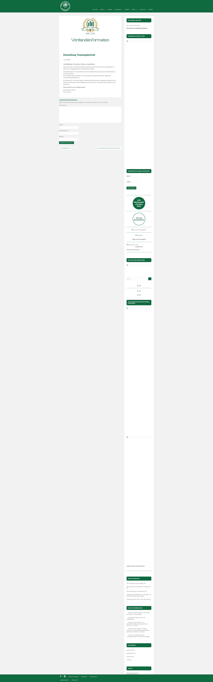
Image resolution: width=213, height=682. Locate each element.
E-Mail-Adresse (63, 130)
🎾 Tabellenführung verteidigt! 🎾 (136, 583)
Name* (129, 176)
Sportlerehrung (131, 653)
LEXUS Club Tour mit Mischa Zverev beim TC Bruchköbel (138, 613)
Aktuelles (95, 9)
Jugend (133, 9)
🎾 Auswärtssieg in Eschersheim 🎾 (136, 591)
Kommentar (63, 105)
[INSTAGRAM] (65, 676)
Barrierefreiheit (64, 680)
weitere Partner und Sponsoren (136, 566)
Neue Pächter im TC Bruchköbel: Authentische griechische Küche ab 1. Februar (137, 624)
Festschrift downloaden (133, 249)
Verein (102, 9)
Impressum (84, 676)
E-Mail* (129, 182)
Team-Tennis (117, 9)
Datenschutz (93, 676)
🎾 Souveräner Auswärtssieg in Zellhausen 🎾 (138, 587)
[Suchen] (149, 278)
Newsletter (75, 680)
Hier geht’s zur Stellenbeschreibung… (137, 28)
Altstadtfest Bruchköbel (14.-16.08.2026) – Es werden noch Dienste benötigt (139, 595)
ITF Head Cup (142, 9)
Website (61, 136)
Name (61, 125)
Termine (110, 9)
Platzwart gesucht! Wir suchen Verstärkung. (139, 599)
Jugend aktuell (131, 650)
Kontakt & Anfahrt (73, 676)
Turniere (129, 660)
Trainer (127, 9)
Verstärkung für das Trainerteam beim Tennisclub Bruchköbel (138, 635)
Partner (150, 9)
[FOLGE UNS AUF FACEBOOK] (60, 676)
